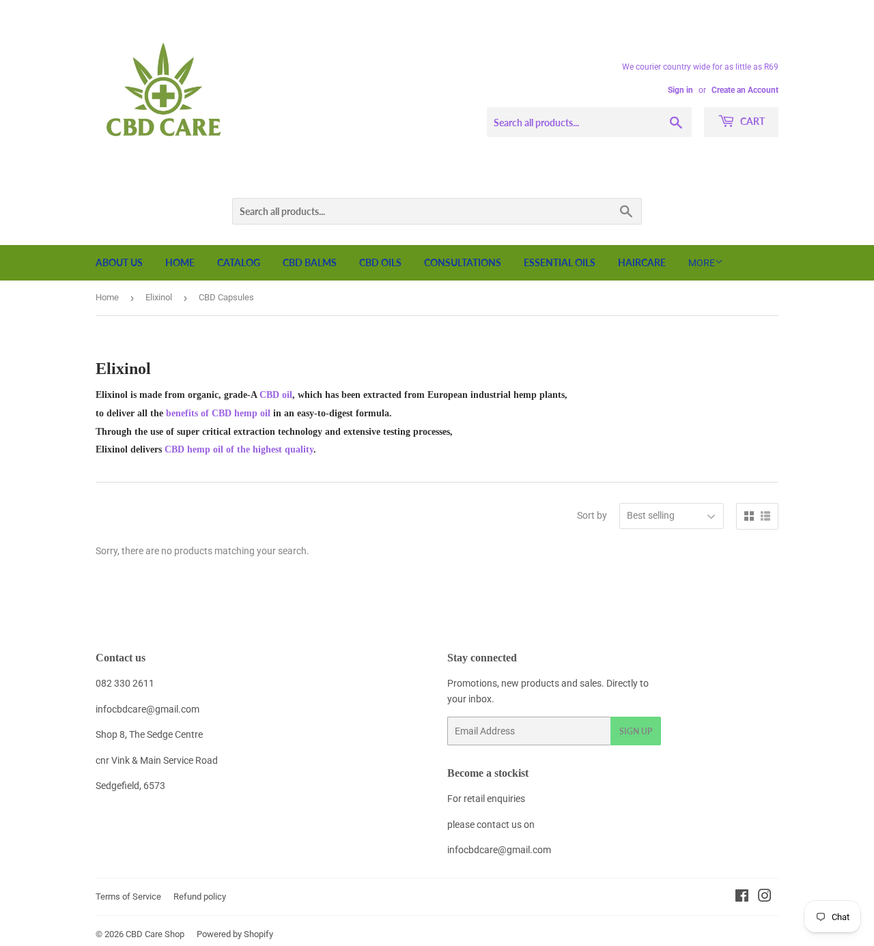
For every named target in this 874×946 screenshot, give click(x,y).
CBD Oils (380, 262)
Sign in (680, 90)
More (701, 262)
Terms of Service (128, 896)
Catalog (238, 262)
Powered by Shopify (235, 934)
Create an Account (744, 90)
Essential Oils (559, 262)
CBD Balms (310, 262)
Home (180, 262)
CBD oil (275, 395)
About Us (119, 262)
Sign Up (635, 731)
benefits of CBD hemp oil (216, 413)
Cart (751, 121)
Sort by (592, 515)
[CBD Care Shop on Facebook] (742, 897)
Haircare (642, 262)
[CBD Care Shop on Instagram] (765, 897)
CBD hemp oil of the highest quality (239, 449)
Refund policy (199, 896)
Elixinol (158, 297)
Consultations (462, 262)
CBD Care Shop (155, 934)
